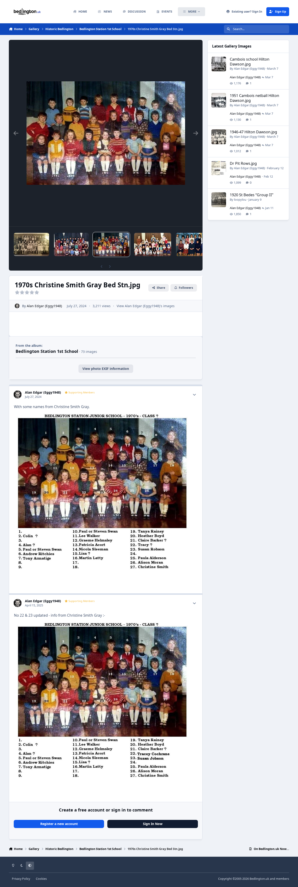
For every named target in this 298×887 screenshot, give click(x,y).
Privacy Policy (21, 879)
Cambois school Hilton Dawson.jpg (249, 61)
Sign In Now (153, 824)
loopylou (240, 199)
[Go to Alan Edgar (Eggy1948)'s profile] (17, 305)
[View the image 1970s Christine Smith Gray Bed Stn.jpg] (111, 244)
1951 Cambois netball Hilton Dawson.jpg (254, 98)
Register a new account (59, 824)
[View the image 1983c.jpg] (152, 244)
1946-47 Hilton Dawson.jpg (253, 131)
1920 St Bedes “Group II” (251, 194)
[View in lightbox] (106, 133)
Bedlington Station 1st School (47, 351)
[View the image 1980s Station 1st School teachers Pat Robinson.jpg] (191, 244)
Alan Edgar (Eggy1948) (44, 306)
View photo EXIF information (105, 368)
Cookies (41, 879)
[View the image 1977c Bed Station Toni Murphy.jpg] (71, 244)
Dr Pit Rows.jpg (243, 163)
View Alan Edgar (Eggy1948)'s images (146, 306)
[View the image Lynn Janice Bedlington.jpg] (31, 244)
